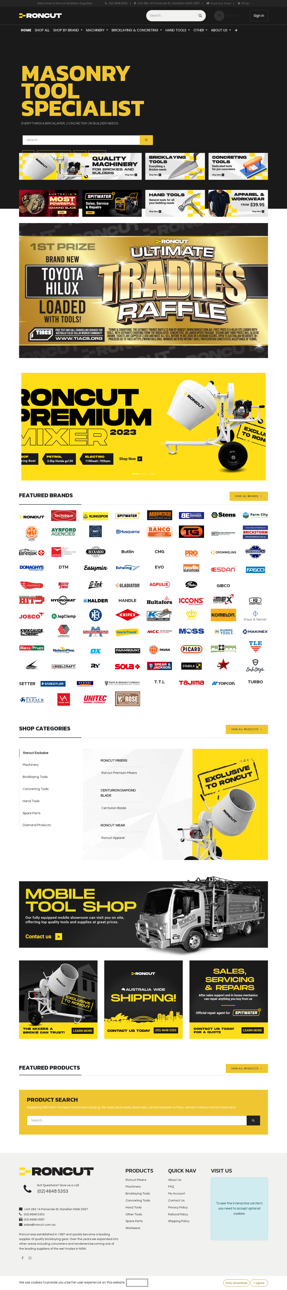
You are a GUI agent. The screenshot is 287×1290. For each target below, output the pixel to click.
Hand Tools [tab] (31, 801)
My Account (176, 1193)
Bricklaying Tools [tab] (35, 777)
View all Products (246, 729)
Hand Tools (133, 1207)
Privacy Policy (178, 1207)
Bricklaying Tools (138, 1193)
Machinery (133, 1186)
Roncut (80, 154)
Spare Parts (134, 1221)
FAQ (171, 1186)
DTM (63, 566)
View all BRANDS (248, 496)
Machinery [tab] (31, 765)
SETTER (27, 683)
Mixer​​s (28, 154)
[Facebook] (22, 1258)
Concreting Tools (138, 1200)
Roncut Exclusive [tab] (35, 753)
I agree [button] (259, 1283)
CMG (159, 551)
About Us (174, 1179)
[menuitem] (26, 30)
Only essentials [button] (236, 1283)
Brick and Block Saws (54, 154)
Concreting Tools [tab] (35, 789)
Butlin (127, 551)
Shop (245, 3)
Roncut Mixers (136, 1179)
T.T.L (159, 681)
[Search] (200, 15)
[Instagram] (29, 1258)
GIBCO (223, 585)
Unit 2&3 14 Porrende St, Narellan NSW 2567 (168, 3)
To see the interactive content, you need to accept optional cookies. (239, 1208)
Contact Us (176, 1200)
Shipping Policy (178, 1221)
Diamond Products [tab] (37, 825)
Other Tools (134, 1214)
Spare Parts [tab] (31, 813)
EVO (159, 566)
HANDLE (127, 600)
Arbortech (97, 154)
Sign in (259, 15)
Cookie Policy (137, 1283)
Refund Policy (178, 1214)
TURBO (255, 681)
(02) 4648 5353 (118, 3)
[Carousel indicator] (135, 473)
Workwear (133, 1228)
